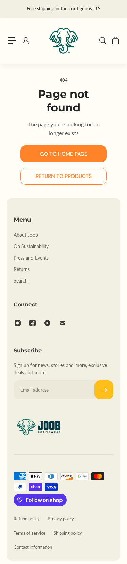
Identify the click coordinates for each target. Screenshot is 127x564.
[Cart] (115, 40)
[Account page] (25, 40)
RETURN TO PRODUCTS (64, 176)
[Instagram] (17, 323)
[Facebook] (32, 323)
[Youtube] (47, 323)
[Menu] (12, 40)
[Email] (62, 323)
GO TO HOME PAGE (63, 154)
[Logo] (63, 40)
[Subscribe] (103, 389)
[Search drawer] (102, 40)
